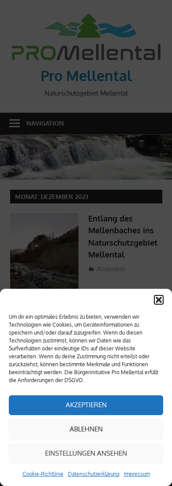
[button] (158, 299)
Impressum (137, 474)
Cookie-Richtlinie (43, 474)
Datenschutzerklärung (94, 474)
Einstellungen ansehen (86, 453)
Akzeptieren (86, 405)
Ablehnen (86, 429)
